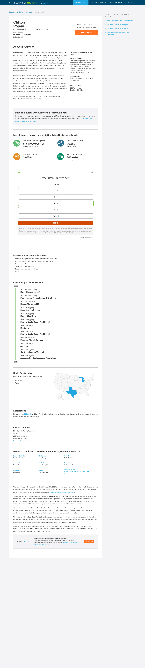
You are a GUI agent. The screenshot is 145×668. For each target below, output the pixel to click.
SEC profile (28, 414)
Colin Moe (67, 456)
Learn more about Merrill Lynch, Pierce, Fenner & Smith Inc (77, 472)
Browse (11, 12)
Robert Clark (17, 471)
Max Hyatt (67, 463)
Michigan (20, 12)
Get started (89, 542)
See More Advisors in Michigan (117, 25)
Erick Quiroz (43, 463)
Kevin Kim (42, 456)
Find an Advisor (86, 33)
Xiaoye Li (42, 471)
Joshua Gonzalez (19, 463)
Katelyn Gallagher (19, 456)
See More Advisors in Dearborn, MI (118, 29)
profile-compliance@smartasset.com (62, 492)
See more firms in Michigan (22, 441)
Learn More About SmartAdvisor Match (120, 21)
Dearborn (29, 12)
